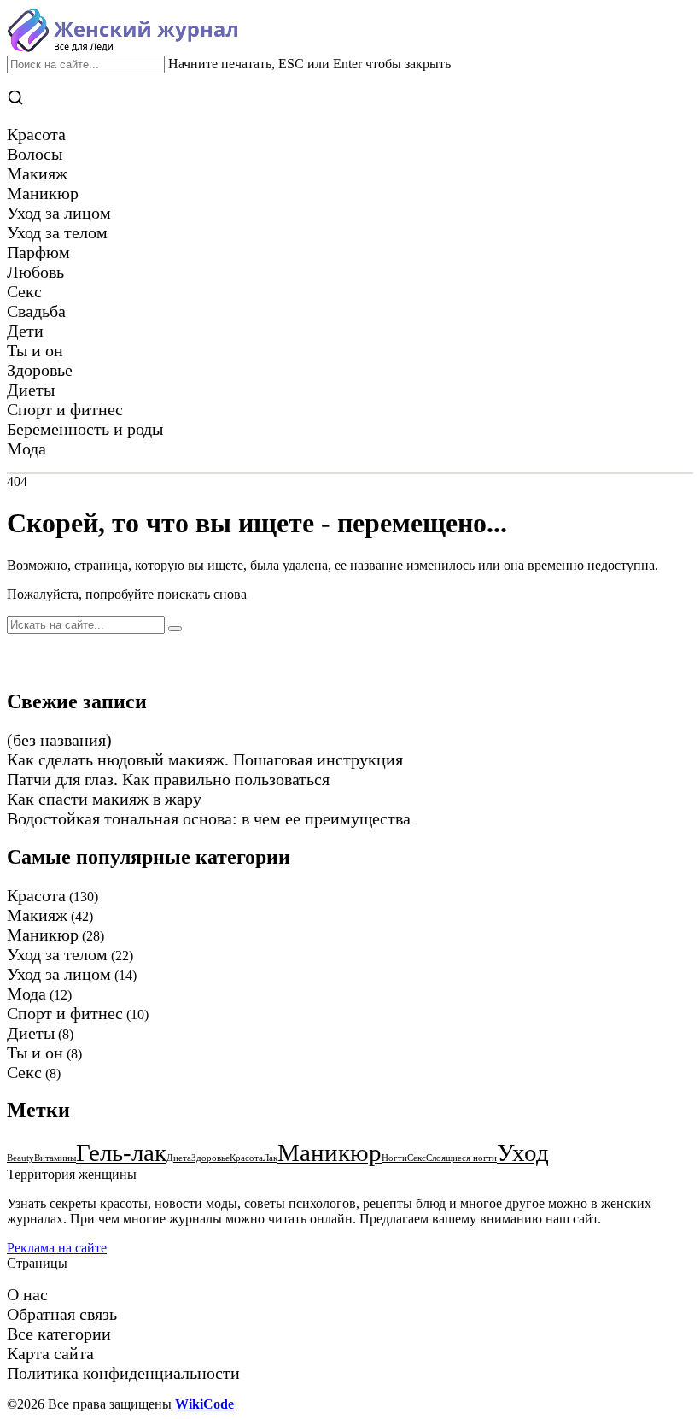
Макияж (37, 915)
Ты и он (35, 1052)
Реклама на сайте (57, 1247)
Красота (36, 895)
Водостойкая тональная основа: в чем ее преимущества (209, 818)
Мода (26, 993)
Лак (270, 1158)
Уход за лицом (59, 974)
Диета (178, 1158)
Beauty (20, 1158)
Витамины (55, 1158)
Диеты (31, 1032)
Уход (523, 1152)
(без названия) (59, 739)
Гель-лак (121, 1152)
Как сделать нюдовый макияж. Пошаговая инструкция (205, 759)
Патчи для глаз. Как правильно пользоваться (168, 779)
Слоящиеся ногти (461, 1158)
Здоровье (210, 1158)
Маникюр (43, 934)
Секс (24, 1072)
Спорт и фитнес (65, 1013)
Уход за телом (57, 954)
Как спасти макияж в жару (104, 798)
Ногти (394, 1158)
